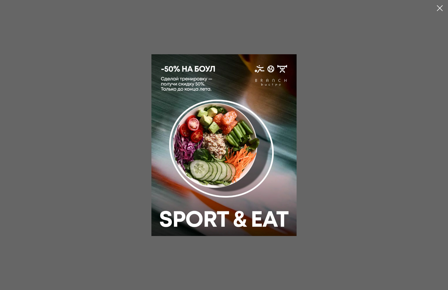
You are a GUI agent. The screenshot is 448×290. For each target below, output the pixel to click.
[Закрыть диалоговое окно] (439, 8)
